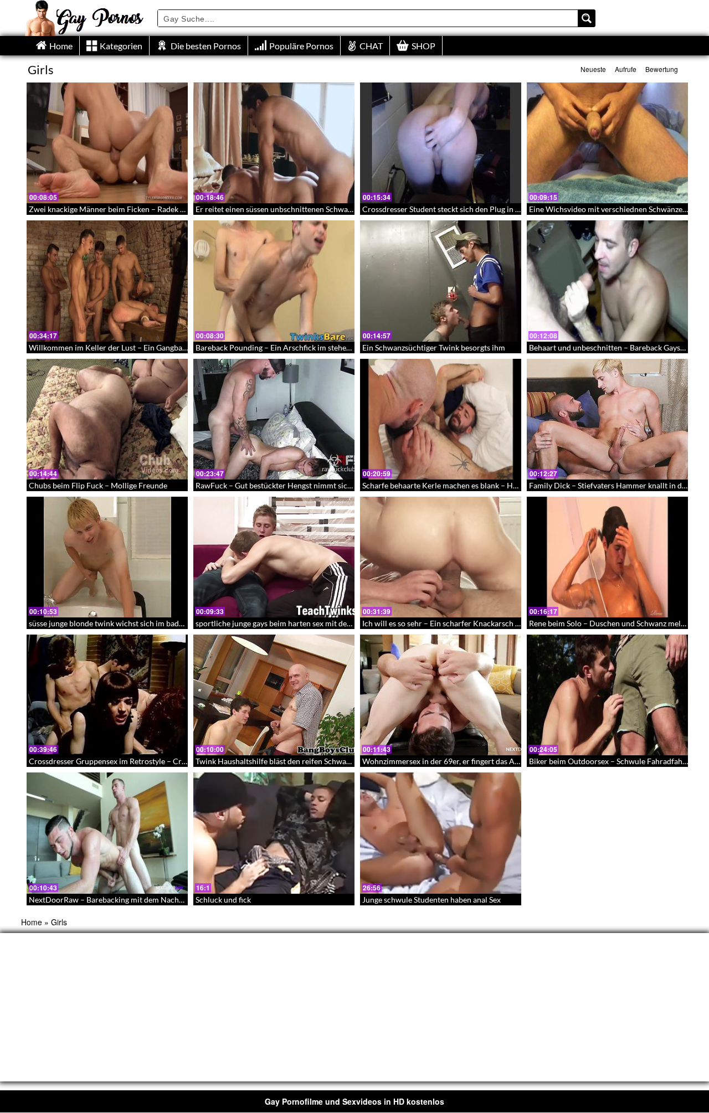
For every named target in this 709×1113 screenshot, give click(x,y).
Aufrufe (625, 69)
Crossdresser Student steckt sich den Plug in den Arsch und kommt (476, 209)
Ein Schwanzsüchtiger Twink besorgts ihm (433, 347)
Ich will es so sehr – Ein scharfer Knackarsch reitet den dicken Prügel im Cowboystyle (508, 623)
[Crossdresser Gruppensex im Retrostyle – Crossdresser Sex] (107, 695)
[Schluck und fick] (273, 832)
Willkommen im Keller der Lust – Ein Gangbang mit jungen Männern (145, 347)
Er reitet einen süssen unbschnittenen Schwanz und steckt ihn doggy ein (318, 209)
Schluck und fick (223, 899)
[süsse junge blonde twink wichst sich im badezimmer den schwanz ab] (107, 557)
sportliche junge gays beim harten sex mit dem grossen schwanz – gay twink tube (333, 623)
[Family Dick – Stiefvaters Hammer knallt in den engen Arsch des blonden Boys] (607, 419)
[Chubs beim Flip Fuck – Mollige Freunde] (107, 419)
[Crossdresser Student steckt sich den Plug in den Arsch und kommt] (440, 143)
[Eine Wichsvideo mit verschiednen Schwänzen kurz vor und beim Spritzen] (607, 143)
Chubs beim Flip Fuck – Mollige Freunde (98, 485)
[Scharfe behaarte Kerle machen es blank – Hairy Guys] (440, 419)
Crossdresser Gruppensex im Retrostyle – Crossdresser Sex (130, 761)
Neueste (593, 69)
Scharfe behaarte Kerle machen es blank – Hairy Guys (453, 485)
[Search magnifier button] (586, 18)
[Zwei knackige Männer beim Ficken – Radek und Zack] (107, 143)
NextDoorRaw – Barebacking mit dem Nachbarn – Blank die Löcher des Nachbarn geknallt (183, 899)
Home (31, 922)
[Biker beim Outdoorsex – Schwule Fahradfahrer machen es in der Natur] (607, 695)
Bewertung (661, 69)
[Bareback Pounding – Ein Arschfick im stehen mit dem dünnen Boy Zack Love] (273, 280)
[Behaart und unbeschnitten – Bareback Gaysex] (607, 280)
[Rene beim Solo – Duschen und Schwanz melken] (607, 557)
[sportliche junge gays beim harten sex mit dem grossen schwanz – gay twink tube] (273, 557)
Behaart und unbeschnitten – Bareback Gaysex (608, 347)
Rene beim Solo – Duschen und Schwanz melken (611, 623)
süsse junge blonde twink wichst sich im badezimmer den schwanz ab (146, 623)
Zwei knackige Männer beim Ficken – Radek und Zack (120, 209)
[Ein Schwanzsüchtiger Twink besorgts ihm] (440, 280)
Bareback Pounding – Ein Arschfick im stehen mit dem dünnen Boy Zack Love (327, 347)
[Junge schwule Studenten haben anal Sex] (440, 832)
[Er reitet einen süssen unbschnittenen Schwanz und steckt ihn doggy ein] (273, 143)
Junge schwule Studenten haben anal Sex (431, 899)
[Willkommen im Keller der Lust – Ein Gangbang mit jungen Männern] (107, 280)
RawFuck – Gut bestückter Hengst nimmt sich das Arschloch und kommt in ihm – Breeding (350, 485)
